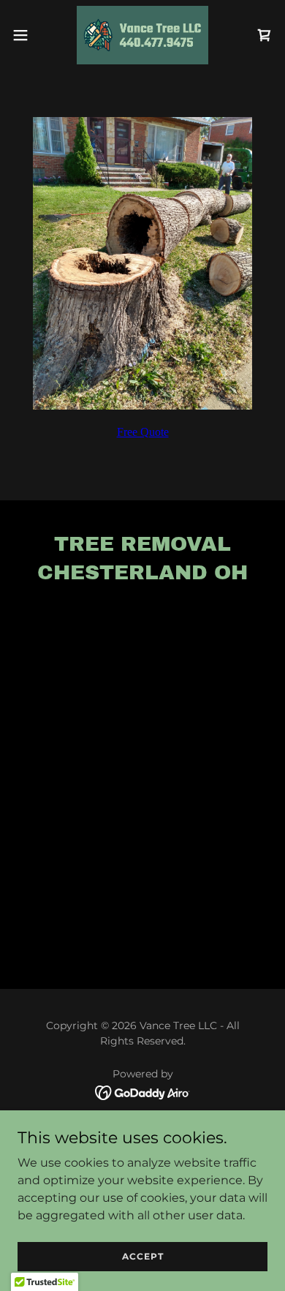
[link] (143, 35)
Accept (143, 1256)
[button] (26, 35)
